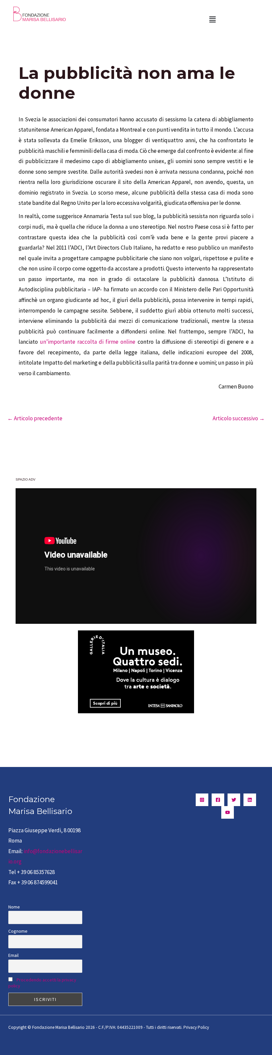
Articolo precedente (34, 418)
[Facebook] (218, 799)
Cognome (18, 931)
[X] (234, 799)
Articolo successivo (239, 418)
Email (13, 955)
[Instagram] (202, 799)
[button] (212, 19)
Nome (14, 907)
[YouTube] (227, 812)
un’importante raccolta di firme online (87, 341)
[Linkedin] (249, 799)
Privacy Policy (196, 1027)
